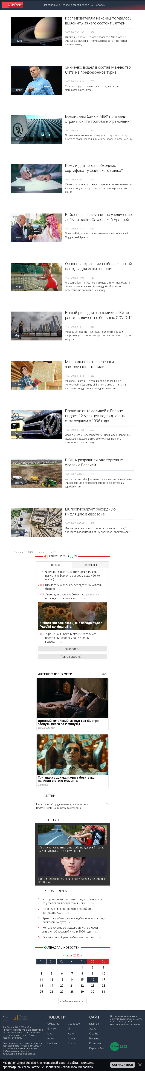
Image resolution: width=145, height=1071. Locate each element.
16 (92, 979)
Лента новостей (71, 656)
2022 (30, 552)
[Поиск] (131, 5)
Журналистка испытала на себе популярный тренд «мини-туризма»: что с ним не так (71, 849)
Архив (92, 1028)
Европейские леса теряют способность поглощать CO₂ (68, 910)
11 (41, 979)
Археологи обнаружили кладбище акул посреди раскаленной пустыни (73, 920)
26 (51, 991)
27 (61, 991)
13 (61, 979)
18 (41, 985)
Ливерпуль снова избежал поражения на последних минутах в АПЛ (72, 596)
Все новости (71, 649)
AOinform (14, 5)
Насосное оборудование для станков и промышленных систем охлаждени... (72, 806)
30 (92, 991)
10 (103, 973)
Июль (42, 552)
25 (41, 991)
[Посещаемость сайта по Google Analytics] (21, 1017)
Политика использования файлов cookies (19, 1052)
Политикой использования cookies (69, 1067)
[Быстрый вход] (123, 5)
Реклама (94, 1038)
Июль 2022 (72, 955)
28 (72, 991)
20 (61, 985)
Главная (94, 1023)
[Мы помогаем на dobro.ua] (118, 1050)
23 (92, 985)
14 (72, 979)
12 (51, 979)
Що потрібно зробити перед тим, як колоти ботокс (73, 587)
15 (82, 979)
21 (72, 985)
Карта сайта (96, 1048)
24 (103, 985)
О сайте (93, 1033)
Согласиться (122, 1064)
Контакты (95, 1043)
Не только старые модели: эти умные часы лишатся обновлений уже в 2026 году (70, 929)
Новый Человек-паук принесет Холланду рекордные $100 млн (72, 880)
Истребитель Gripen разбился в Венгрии (71, 937)
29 (82, 991)
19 (51, 985)
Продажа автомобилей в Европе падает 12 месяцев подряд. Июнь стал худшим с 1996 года (95, 416)
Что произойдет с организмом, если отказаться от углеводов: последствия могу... (73, 901)
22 (82, 985)
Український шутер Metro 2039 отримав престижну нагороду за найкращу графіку (71, 637)
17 (103, 979)
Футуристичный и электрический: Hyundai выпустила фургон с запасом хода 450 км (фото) (72, 575)
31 (103, 991)
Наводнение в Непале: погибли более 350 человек (74, 5)
